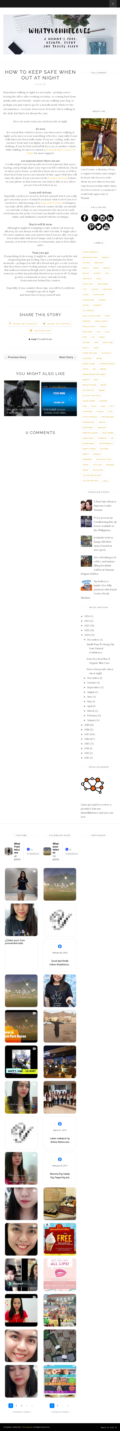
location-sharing (57, 178)
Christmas (107, 289)
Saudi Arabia (108, 433)
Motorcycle (88, 390)
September (93, 687)
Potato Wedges (89, 417)
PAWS (103, 406)
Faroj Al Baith (101, 321)
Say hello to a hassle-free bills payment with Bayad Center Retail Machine (99, 589)
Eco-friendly (88, 310)
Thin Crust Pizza (103, 459)
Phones (100, 411)
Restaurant (87, 427)
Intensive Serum (106, 363)
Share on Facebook (25, 324)
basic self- (47, 202)
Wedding (110, 464)
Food (107, 332)
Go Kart (86, 342)
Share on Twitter (59, 324)
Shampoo (102, 438)
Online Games (88, 401)
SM (112, 438)
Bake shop (99, 262)
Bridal (96, 268)
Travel (85, 464)
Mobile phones (89, 385)
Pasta (93, 406)
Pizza (110, 411)
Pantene (103, 401)
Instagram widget (22, 1412)
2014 (87, 748)
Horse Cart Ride (89, 353)
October (92, 682)
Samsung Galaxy (90, 433)
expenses (86, 321)
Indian (99, 358)
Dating (85, 305)
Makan (103, 369)
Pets (112, 406)
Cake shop (87, 278)
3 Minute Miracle (90, 252)
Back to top (108, 1427)
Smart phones (89, 449)
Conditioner (88, 300)
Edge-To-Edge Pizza (91, 316)
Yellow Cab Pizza (90, 480)
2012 (87, 757)
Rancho (102, 422)
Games (102, 337)
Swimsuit (97, 454)
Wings (85, 470)
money (103, 385)
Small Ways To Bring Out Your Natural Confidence (100, 648)
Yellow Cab (97, 470)
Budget (86, 273)
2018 (87, 729)
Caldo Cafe (87, 284)
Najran (101, 390)
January (91, 720)
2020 (87, 634)
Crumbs (101, 300)
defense (57, 202)
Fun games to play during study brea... (56, 411)
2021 (87, 630)
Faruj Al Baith (88, 326)
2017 (87, 734)
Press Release (107, 417)
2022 (87, 625)
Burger (97, 273)
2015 (87, 743)
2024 (87, 616)
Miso (96, 379)
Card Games (102, 284)
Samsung (102, 427)
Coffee (85, 294)
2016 (87, 738)
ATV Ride (86, 262)
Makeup (86, 379)
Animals (105, 257)
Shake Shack (88, 438)
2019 (87, 724)
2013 (87, 753)
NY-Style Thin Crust (91, 395)
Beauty (85, 268)
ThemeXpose (27, 1427)
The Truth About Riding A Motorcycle (20, 411)
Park (84, 406)
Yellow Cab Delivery (91, 475)
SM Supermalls (106, 443)
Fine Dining (87, 332)
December (93, 639)
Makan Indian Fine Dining (93, 374)
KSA (94, 369)
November (93, 677)
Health (85, 348)
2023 (87, 620)
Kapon (85, 369)
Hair (96, 342)
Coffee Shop (98, 294)
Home (95, 348)
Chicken (94, 289)
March (91, 710)
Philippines (87, 411)
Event (107, 316)
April (90, 706)
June (90, 696)
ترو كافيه (106, 480)
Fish (98, 332)
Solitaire (104, 449)
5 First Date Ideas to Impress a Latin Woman (105, 505)
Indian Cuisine (88, 363)
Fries (84, 337)
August (91, 692)
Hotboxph (87, 358)
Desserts (97, 305)
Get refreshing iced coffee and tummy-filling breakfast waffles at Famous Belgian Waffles (98, 565)
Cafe (107, 273)
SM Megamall (88, 443)
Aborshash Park (90, 257)
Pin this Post (42, 330)
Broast (106, 268)
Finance (103, 326)
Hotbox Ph (106, 353)
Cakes (98, 278)
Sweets (85, 454)
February (92, 715)
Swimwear (87, 459)
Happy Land (107, 342)
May (89, 701)
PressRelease (44, 339)
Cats (84, 289)
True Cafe (97, 464)
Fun (93, 337)
